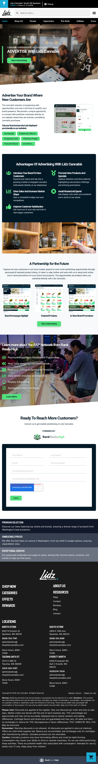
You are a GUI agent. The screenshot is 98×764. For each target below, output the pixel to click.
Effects (7, 599)
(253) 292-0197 (9, 668)
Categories (9, 593)
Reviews (57, 605)
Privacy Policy (75, 693)
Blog (55, 609)
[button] (32, 4)
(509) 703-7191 (9, 638)
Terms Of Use (90, 693)
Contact (57, 601)
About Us (59, 586)
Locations (9, 622)
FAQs (55, 597)
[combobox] (54, 13)
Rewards (8, 606)
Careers (57, 613)
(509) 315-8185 (56, 638)
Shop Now (9, 586)
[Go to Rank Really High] (49, 760)
